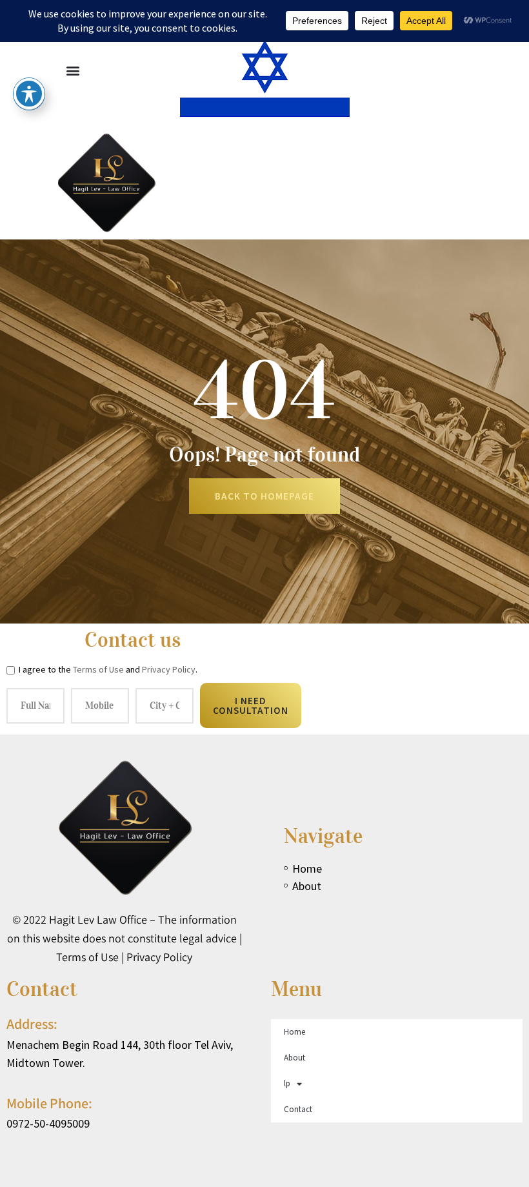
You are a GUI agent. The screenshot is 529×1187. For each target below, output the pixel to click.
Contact (298, 1109)
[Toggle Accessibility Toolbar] (29, 93)
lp (287, 1083)
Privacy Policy (168, 669)
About (294, 1057)
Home (294, 1031)
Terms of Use (98, 669)
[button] (73, 70)
